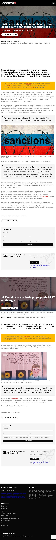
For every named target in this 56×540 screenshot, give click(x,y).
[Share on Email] (13, 34)
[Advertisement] (28, 54)
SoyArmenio (45, 196)
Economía (15, 30)
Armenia (21, 30)
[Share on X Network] (5, 34)
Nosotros (4, 506)
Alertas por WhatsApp (8, 490)
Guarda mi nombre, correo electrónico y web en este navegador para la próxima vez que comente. (26, 241)
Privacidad (4, 516)
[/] (53, 3)
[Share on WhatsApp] (8, 34)
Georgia (26, 336)
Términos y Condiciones (8, 513)
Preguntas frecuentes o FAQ (10, 518)
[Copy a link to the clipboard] (16, 34)
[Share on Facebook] (3, 34)
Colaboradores (5, 520)
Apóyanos (4, 511)
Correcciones (5, 523)
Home (3, 41)
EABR (32, 87)
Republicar (4, 525)
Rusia (9, 85)
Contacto (4, 508)
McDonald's (16, 412)
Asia (14, 304)
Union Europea (21, 216)
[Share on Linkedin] (10, 34)
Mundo (18, 304)
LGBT (9, 412)
